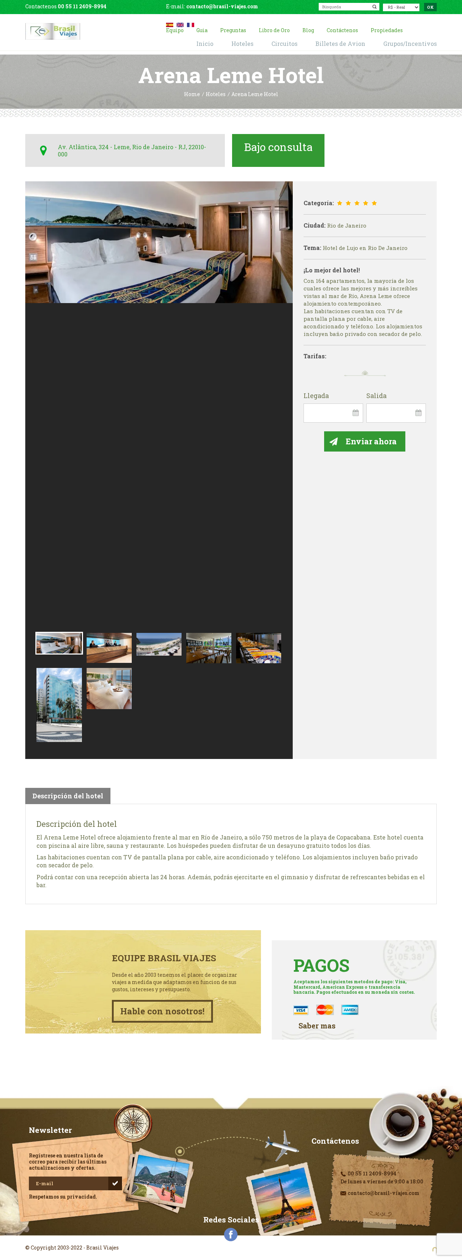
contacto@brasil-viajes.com (222, 6)
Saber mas (317, 1026)
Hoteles (216, 94)
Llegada (316, 396)
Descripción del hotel (67, 795)
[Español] (169, 24)
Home (192, 94)
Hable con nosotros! (162, 1011)
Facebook (231, 1235)
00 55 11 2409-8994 (82, 6)
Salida (376, 396)
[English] (180, 24)
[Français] (190, 24)
